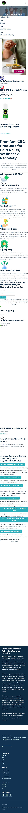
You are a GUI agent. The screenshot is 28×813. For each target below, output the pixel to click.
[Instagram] (6, 795)
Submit (3, 297)
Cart (2, 788)
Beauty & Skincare (5, 772)
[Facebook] (3, 795)
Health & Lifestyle (5, 774)
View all (1, 20)
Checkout (4, 786)
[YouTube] (10, 795)
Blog (3, 759)
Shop (3, 757)
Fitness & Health (5, 776)
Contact (3, 763)
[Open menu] (25, 3)
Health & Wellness (5, 770)
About (3, 761)
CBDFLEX (4, 755)
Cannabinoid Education (6, 778)
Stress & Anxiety (7, 35)
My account (4, 784)
